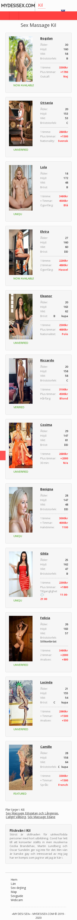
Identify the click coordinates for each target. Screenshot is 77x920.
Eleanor (46, 296)
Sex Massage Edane (41, 817)
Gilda (44, 553)
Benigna (46, 489)
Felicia (45, 618)
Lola (43, 167)
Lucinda (46, 682)
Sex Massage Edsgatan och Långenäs (32, 813)
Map (14, 892)
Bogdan (46, 38)
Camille (46, 746)
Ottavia (46, 103)
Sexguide (17, 896)
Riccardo (47, 360)
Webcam (17, 900)
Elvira (44, 231)
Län (13, 884)
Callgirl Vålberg (16, 817)
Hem (14, 879)
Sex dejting (18, 888)
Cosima (46, 425)
